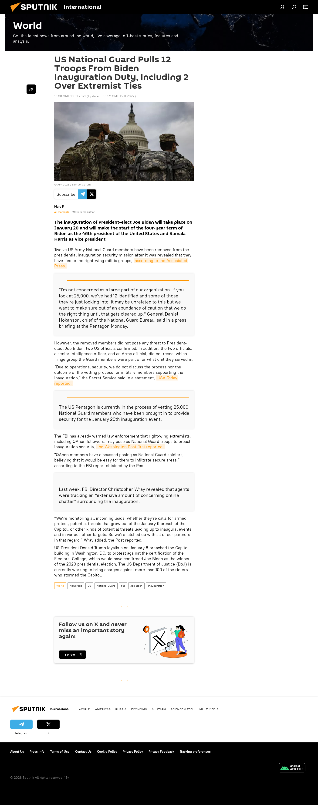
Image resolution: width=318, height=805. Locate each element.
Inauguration (156, 585)
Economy (139, 709)
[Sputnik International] (36, 13)
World (60, 585)
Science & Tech (183, 709)
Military (159, 709)
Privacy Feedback (161, 751)
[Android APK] (292, 768)
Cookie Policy (107, 751)
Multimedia (209, 709)
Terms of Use (60, 751)
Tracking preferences (195, 751)
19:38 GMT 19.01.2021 (70, 96)
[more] (31, 89)
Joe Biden (136, 585)
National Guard (106, 585)
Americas (103, 709)
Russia (120, 709)
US (89, 585)
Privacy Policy (133, 751)
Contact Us (83, 751)
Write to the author (83, 212)
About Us (17, 751)
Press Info (37, 751)
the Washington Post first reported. (130, 446)
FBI (123, 585)
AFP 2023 (63, 184)
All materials (61, 212)
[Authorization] (282, 7)
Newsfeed (76, 585)
